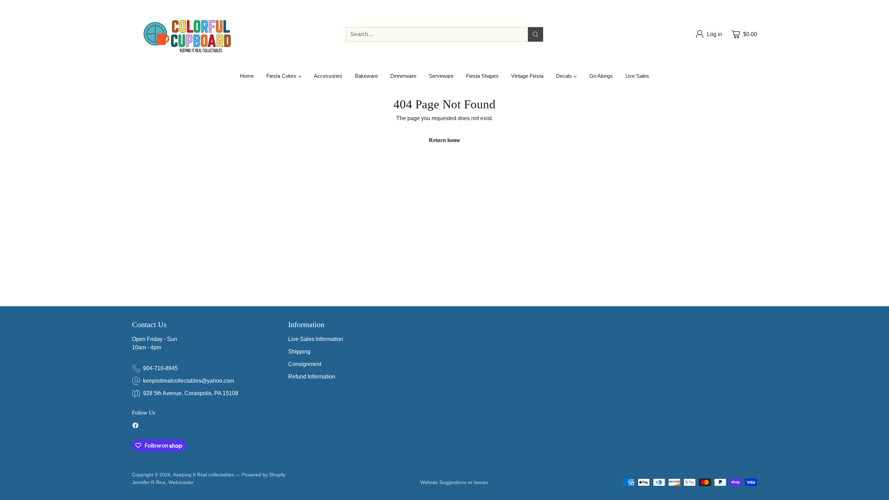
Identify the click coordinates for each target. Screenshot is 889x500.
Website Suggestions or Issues (454, 482)
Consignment (304, 364)
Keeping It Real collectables (203, 474)
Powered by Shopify (263, 474)
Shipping (299, 352)
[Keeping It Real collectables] (193, 34)
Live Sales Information (315, 339)
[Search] (535, 34)
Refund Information (311, 377)
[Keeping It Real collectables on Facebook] (135, 426)
